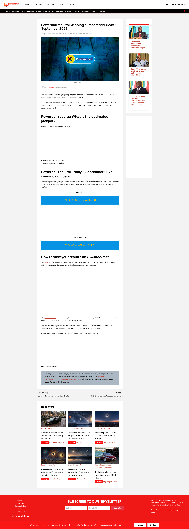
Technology (85, 11)
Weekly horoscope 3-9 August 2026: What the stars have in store (78, 472)
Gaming (94, 11)
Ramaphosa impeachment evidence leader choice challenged (138, 45)
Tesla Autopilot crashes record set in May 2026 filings (105, 475)
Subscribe (117, 508)
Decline (153, 525)
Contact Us (70, 4)
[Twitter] (170, 4)
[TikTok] (176, 4)
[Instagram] (173, 4)
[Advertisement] (80, 144)
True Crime (46, 11)
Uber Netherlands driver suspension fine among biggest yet (52, 435)
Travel (77, 11)
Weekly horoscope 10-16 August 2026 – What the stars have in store (52, 472)
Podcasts (102, 11)
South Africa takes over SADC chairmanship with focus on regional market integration (138, 100)
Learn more (127, 525)
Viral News (15, 11)
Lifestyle (68, 11)
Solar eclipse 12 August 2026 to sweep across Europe (105, 435)
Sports (38, 11)
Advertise (38, 4)
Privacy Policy (50, 4)
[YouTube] (185, 4)
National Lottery (51, 318)
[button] (9, 11)
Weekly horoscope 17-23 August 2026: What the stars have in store (79, 435)
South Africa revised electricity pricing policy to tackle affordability (138, 72)
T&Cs (60, 4)
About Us (28, 4)
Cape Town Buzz (57, 11)
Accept (140, 525)
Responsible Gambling (69, 379)
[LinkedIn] (179, 4)
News (6, 11)
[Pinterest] (182, 4)
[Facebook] (167, 4)
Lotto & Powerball (27, 11)
